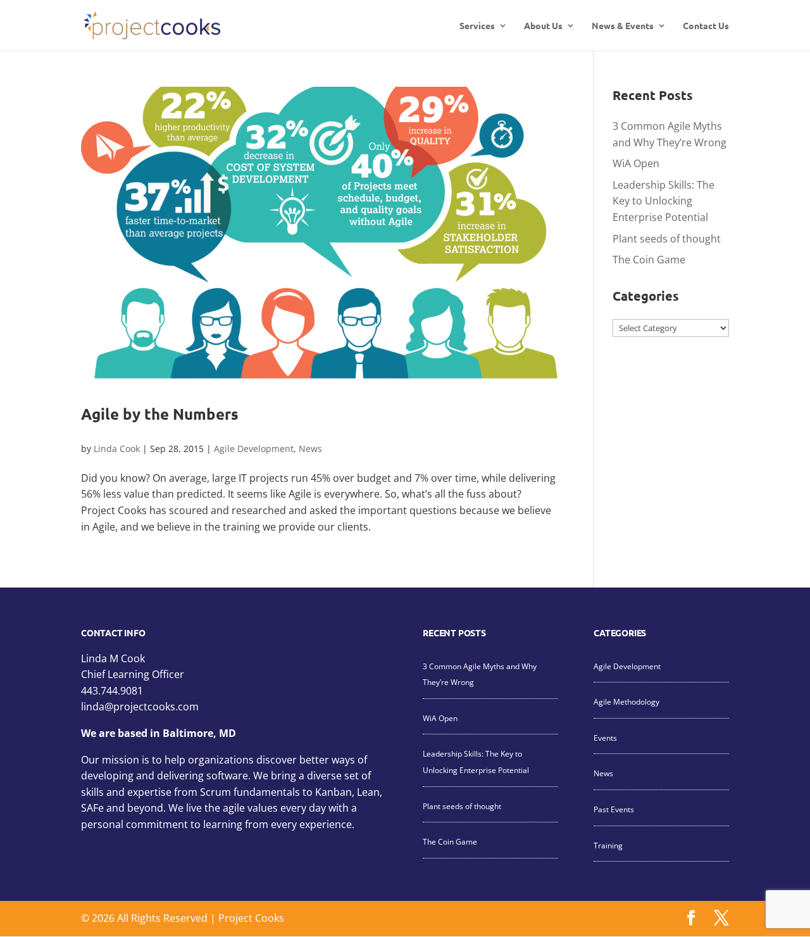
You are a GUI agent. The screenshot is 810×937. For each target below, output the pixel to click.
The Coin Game (649, 260)
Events (605, 738)
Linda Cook (117, 449)
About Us (543, 26)
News (310, 449)
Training (608, 845)
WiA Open (636, 163)
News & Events (623, 26)
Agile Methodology (626, 701)
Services (477, 26)
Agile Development (254, 449)
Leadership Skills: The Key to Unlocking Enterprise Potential (663, 201)
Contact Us (706, 26)
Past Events (614, 809)
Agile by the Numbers (160, 414)
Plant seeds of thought (667, 239)
